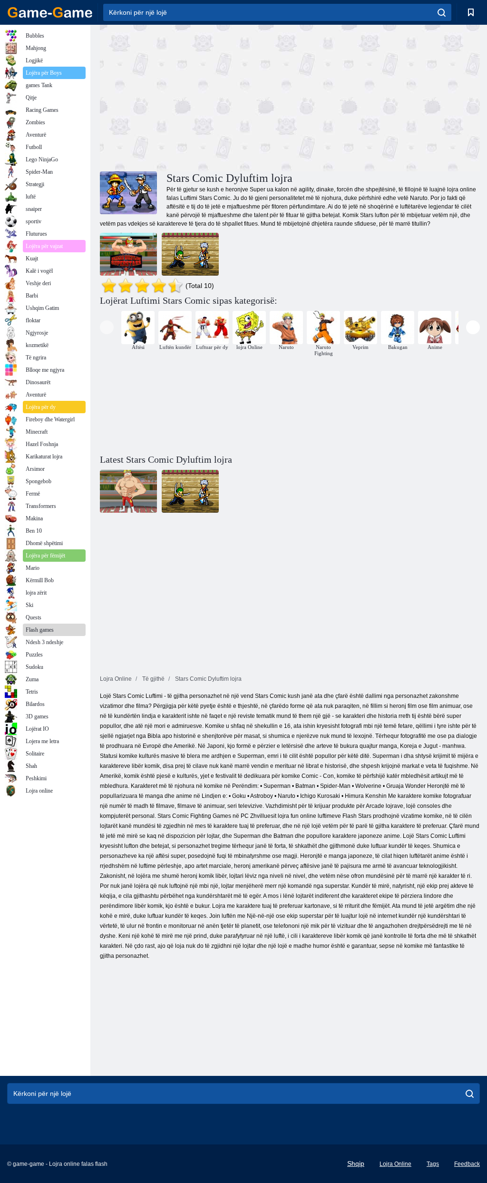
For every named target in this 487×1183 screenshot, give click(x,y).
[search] (441, 12)
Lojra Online (395, 1164)
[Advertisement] (195, 96)
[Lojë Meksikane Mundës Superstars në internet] (128, 254)
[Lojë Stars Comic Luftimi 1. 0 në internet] (190, 254)
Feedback (467, 1164)
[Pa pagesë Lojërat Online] (50, 12)
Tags (433, 1164)
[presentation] (107, 327)
